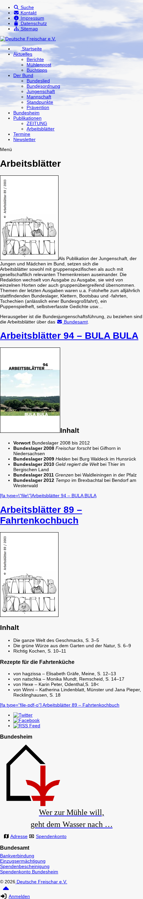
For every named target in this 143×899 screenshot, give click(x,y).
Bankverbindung (17, 855)
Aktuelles (22, 54)
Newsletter (24, 139)
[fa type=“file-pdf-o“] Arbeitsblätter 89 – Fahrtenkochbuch (59, 705)
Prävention (38, 107)
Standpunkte (40, 102)
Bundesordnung (43, 86)
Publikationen (27, 118)
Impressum (31, 18)
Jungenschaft (41, 91)
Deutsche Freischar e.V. (41, 881)
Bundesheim (26, 112)
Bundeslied (38, 80)
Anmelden (19, 896)
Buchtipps (37, 70)
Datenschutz (33, 23)
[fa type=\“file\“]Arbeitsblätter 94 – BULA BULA (48, 495)
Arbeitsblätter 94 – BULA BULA (69, 335)
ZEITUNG (37, 123)
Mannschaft (39, 96)
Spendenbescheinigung (25, 866)
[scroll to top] (6, 890)
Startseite (31, 48)
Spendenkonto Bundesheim (29, 871)
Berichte (35, 59)
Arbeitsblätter (41, 128)
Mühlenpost (39, 64)
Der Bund (23, 75)
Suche (26, 7)
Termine (21, 134)
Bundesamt (75, 321)
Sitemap (28, 28)
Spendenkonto (51, 836)
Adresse (19, 836)
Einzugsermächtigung (23, 861)
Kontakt (28, 12)
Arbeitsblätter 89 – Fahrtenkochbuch (41, 515)
